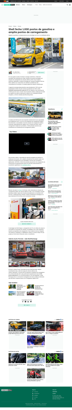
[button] (10, 264)
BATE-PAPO (62, 1)
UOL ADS (36, 1)
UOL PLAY (32, 1)
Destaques (29, 4)
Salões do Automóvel (47, 4)
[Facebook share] (22, 301)
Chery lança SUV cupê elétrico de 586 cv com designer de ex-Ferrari (55, 207)
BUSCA (56, 1)
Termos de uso (44, 403)
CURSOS (27, 1)
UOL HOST (19, 1)
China (20, 190)
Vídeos (40, 4)
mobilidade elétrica (26, 165)
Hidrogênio (53, 204)
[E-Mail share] (31, 301)
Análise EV (53, 198)
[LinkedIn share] (28, 301)
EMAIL (67, 1)
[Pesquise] (67, 4)
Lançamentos (54, 188)
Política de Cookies (37, 403)
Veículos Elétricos (54, 193)
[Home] (9, 5)
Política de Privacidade (29, 403)
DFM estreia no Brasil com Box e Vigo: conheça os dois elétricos (55, 196)
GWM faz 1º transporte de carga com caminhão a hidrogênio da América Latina (55, 201)
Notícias (18, 4)
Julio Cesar (17, 72)
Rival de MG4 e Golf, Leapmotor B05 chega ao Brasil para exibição (55, 186)
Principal (10, 26)
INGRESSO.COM (13, 1)
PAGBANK (23, 1)
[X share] (25, 301)
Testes (23, 4)
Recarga (19, 26)
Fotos (36, 4)
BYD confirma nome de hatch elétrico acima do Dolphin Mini (54, 191)
